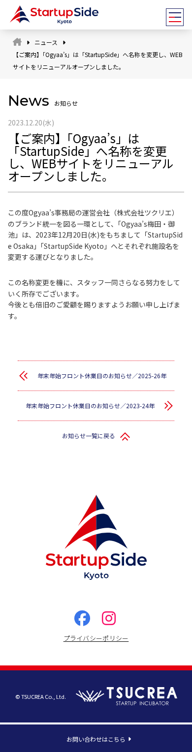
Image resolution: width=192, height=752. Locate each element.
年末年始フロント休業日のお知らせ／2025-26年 (101, 375)
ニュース (46, 42)
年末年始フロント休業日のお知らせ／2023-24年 (90, 405)
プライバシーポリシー (96, 638)
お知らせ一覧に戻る (88, 435)
